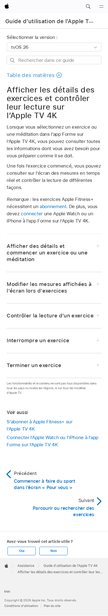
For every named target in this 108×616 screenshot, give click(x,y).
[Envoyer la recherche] (13, 60)
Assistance (25, 566)
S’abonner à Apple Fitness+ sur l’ (39, 425)
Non (53, 551)
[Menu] (101, 6)
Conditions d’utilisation (21, 606)
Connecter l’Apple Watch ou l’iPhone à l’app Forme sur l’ (52, 441)
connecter (32, 213)
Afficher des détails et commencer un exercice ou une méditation (47, 252)
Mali (7, 591)
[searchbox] (54, 60)
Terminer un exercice (34, 365)
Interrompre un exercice (38, 340)
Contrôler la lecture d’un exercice (50, 315)
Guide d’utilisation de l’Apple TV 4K (53, 21)
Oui (21, 551)
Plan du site (52, 606)
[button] (88, 6)
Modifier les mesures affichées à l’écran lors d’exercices (49, 287)
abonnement (53, 206)
